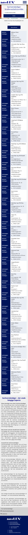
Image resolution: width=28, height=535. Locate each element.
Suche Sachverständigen (14, 524)
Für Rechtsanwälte (15, 526)
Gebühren (4, 513)
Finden (14, 15)
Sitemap (11, 531)
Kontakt (10, 530)
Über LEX (14, 527)
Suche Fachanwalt (13, 522)
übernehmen (14, 27)
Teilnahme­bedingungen (8, 511)
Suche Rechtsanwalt (13, 523)
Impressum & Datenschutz (15, 532)
